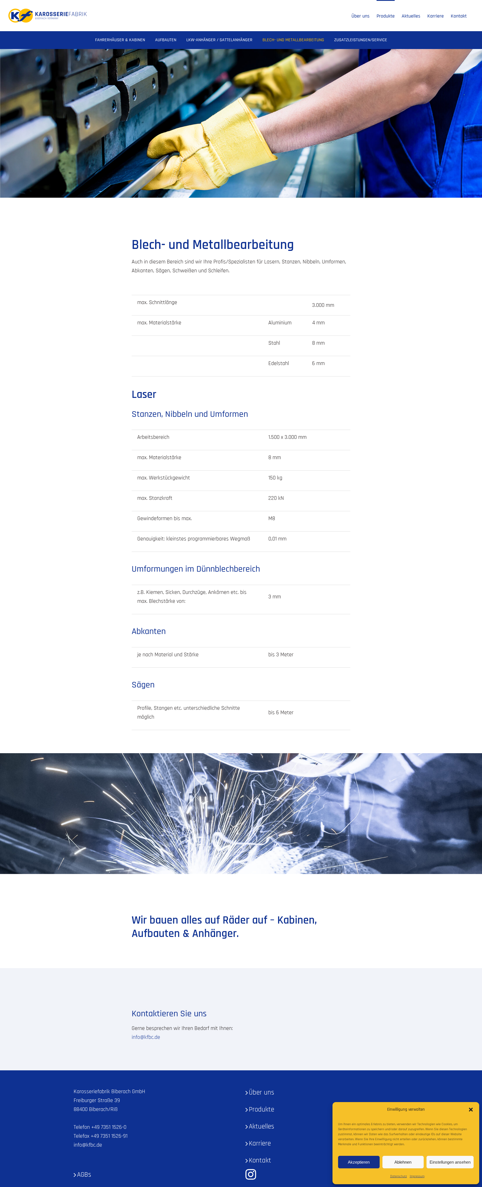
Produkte (261, 1109)
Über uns (261, 1092)
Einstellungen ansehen (450, 1162)
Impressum (417, 1176)
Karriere (260, 1143)
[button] (471, 1109)
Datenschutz (398, 1176)
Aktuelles (261, 1126)
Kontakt (260, 1160)
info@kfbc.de (146, 1037)
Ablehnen (402, 1162)
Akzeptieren (359, 1162)
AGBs (84, 1174)
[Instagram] (250, 1174)
